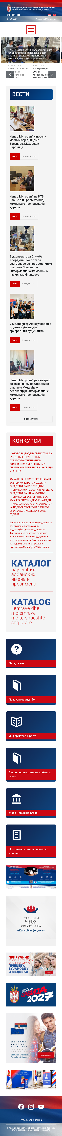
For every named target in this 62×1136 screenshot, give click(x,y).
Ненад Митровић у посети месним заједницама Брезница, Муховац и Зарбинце (28, 142)
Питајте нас (17, 663)
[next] (52, 74)
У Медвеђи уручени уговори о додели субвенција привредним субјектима (30, 327)
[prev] (10, 74)
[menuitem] (50, 15)
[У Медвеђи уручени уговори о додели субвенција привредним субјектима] (22, 306)
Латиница (40, 19)
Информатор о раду (22, 736)
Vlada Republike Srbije (23, 812)
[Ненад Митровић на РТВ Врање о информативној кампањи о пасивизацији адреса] (22, 178)
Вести (15, 156)
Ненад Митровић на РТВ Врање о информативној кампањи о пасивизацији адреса (27, 202)
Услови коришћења (31, 1120)
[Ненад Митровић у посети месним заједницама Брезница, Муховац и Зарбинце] (22, 118)
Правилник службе (22, 699)
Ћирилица (51, 19)
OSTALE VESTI (31, 419)
